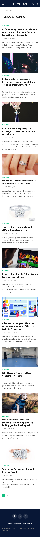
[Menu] (3, 3)
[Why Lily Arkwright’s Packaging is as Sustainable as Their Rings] (20, 164)
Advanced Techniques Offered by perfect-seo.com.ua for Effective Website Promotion (18, 326)
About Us (17, 523)
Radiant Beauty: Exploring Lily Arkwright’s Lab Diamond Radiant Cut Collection (18, 131)
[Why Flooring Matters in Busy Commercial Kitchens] (20, 357)
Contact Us (27, 523)
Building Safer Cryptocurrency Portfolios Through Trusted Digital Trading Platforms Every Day (19, 81)
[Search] (37, 3)
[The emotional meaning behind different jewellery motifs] (20, 211)
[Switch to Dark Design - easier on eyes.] (33, 4)
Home (4, 10)
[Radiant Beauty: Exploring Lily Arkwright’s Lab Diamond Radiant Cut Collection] (20, 112)
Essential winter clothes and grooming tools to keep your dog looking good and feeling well (17, 422)
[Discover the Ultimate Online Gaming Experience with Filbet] (20, 258)
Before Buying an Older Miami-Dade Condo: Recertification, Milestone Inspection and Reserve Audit (19, 32)
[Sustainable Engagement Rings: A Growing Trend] (20, 453)
